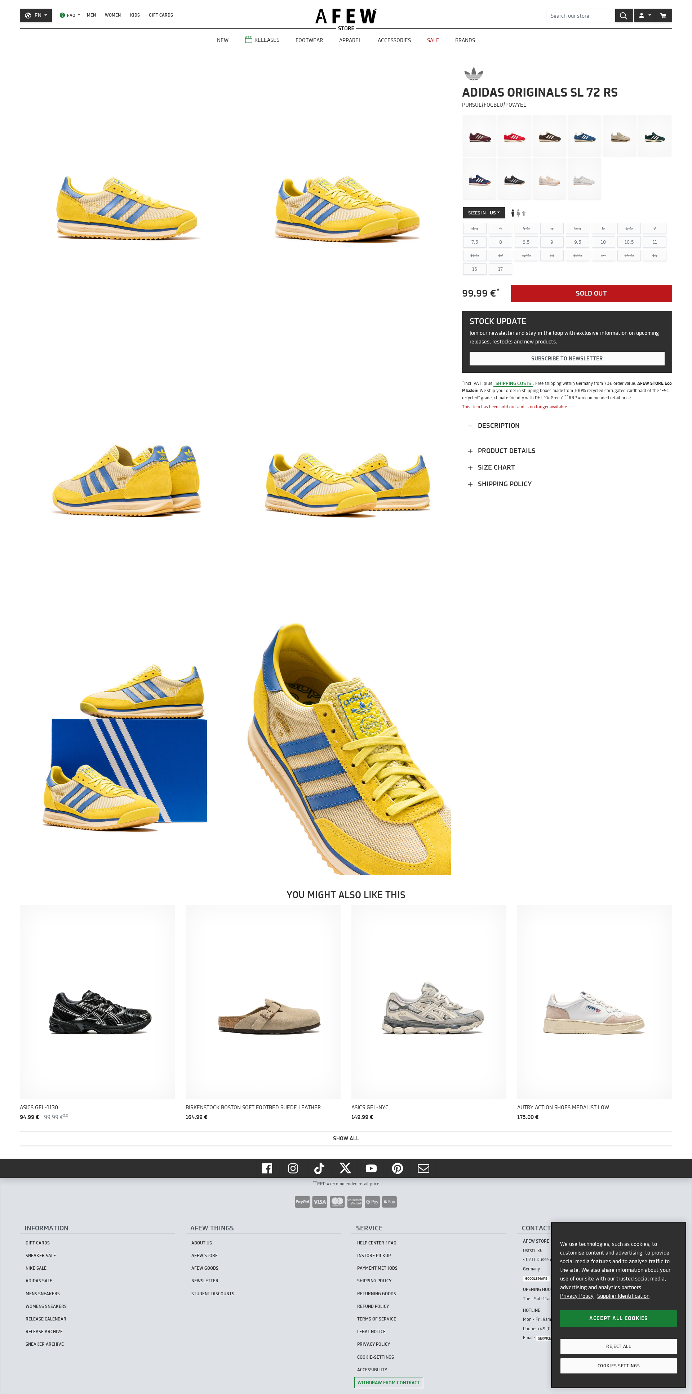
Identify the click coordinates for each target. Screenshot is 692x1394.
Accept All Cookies (618, 1318)
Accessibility (372, 1369)
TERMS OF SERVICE (376, 1319)
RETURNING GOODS (376, 1293)
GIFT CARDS (161, 15)
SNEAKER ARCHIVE (45, 1344)
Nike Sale (36, 1268)
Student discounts (212, 1293)
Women (113, 15)
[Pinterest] (398, 1168)
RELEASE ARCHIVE (44, 1331)
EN (38, 15)
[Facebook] (268, 1168)
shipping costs (513, 383)
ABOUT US (201, 1243)
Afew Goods (204, 1268)
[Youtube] (372, 1168)
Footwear (309, 40)
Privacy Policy (577, 1295)
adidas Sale (39, 1280)
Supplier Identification (623, 1295)
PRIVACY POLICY (373, 1344)
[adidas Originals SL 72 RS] (479, 135)
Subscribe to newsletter (567, 358)
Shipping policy (504, 484)
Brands (465, 40)
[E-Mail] (424, 1168)
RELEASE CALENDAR (46, 1319)
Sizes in (482, 213)
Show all (346, 1138)
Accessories (394, 40)
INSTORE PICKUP (374, 1255)
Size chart (495, 467)
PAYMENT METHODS (377, 1268)
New (223, 40)
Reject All (618, 1346)
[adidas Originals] (473, 74)
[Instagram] (294, 1168)
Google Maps (536, 1278)
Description (498, 425)
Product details (506, 451)
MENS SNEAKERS (43, 1293)
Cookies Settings (619, 1365)
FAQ (71, 15)
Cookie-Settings (375, 1357)
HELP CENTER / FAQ (376, 1243)
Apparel (350, 40)
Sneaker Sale (41, 1255)
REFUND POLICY (373, 1306)
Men (91, 15)
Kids (135, 15)
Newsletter (204, 1280)
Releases (266, 39)
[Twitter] (346, 1168)
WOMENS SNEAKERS (46, 1306)
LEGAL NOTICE (371, 1331)
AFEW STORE (346, 16)
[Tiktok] (320, 1168)
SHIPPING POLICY (374, 1280)
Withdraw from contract (389, 1382)
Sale (433, 40)
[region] (618, 1305)
